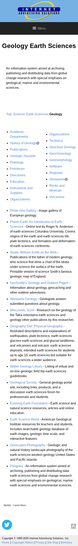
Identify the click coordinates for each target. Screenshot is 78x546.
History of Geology (23, 143)
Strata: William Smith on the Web (33, 252)
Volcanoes (56, 197)
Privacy (40, 542)
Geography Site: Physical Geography (36, 326)
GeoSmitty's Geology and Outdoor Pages (39, 283)
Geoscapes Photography (27, 445)
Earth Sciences (37, 114)
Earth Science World (24, 419)
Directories (17, 175)
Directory (66, 542)
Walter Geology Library (26, 366)
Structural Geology (62, 147)
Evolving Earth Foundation (29, 403)
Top (8, 114)
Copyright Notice (22, 542)
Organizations (20, 199)
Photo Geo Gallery (23, 210)
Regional (55, 173)
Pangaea (16, 466)
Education (17, 181)
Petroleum (17, 168)
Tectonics (56, 140)
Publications (19, 149)
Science (19, 114)
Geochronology (60, 153)
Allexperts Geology (23, 299)
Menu (42, 28)
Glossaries (57, 179)
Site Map (52, 542)
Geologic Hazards (23, 156)
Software (55, 166)
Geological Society (23, 382)
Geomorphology (60, 160)
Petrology (17, 162)
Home (6, 542)
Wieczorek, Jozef (22, 310)
